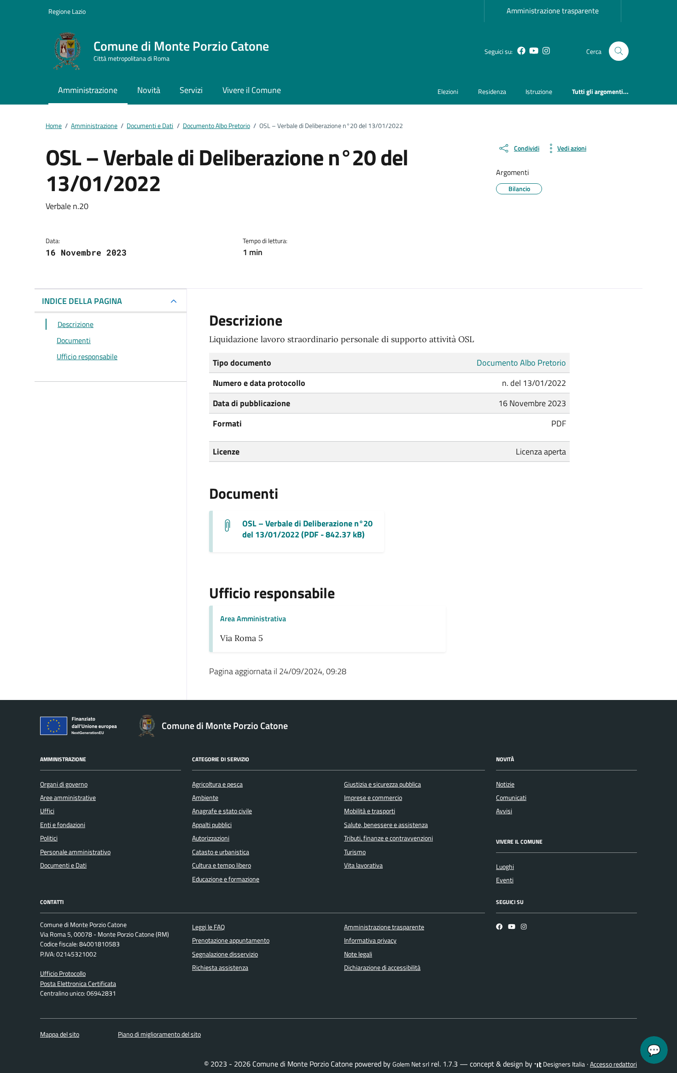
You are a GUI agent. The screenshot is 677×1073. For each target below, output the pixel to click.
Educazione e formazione (225, 879)
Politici (49, 838)
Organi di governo (64, 784)
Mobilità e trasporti (369, 811)
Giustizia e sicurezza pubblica (382, 784)
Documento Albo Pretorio (521, 362)
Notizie (505, 784)
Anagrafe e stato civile (222, 811)
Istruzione (538, 91)
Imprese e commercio (373, 798)
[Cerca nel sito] (619, 51)
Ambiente (205, 798)
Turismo (355, 852)
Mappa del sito (59, 1034)
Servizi (191, 90)
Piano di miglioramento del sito (159, 1034)
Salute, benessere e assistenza (386, 825)
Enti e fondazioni (62, 825)
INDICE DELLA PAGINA (82, 301)
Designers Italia (563, 1064)
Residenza (492, 91)
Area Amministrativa (253, 618)
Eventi (505, 880)
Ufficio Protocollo (63, 973)
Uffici (47, 811)
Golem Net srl (410, 1064)
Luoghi (505, 867)
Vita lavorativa (363, 865)
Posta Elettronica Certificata (78, 984)
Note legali (358, 954)
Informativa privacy (370, 940)
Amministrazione (87, 90)
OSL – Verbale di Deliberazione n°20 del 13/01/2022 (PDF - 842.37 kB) (307, 529)
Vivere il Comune (251, 90)
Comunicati (511, 798)
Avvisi (504, 811)
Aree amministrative (68, 798)
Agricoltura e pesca (217, 784)
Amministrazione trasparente (553, 10)
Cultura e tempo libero (221, 865)
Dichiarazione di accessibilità (382, 967)
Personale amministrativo (75, 852)
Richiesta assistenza (220, 967)
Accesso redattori (613, 1064)
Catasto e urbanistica (220, 852)
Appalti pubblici (212, 825)
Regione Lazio (67, 11)
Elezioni (448, 91)
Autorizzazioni (210, 838)
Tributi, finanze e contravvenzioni (388, 838)
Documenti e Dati (63, 865)
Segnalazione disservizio (225, 954)
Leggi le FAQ (208, 927)
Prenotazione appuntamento (230, 940)
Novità (148, 90)
